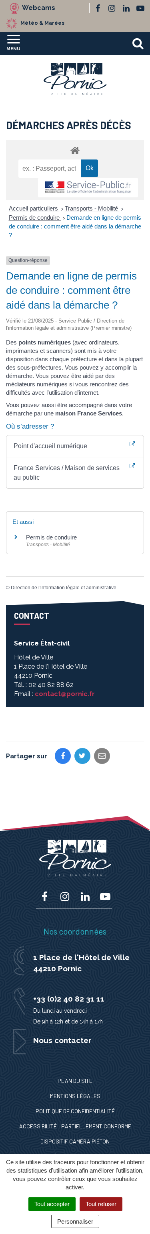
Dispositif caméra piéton (75, 1141)
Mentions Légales (75, 1095)
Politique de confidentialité (75, 1111)
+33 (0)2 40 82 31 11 (68, 998)
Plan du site (75, 1080)
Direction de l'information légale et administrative (63, 587)
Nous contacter (62, 1040)
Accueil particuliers (34, 208)
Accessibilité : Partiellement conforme (75, 1126)
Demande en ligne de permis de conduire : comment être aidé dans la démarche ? (75, 226)
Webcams (38, 8)
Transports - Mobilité (92, 208)
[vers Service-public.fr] (88, 187)
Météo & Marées (42, 23)
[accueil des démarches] (75, 150)
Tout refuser (101, 1204)
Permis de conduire (35, 217)
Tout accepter (52, 1204)
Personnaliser (75, 1221)
